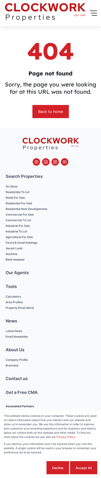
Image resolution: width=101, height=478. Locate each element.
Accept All (84, 468)
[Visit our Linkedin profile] (46, 162)
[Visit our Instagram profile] (55, 162)
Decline (57, 468)
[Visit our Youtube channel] (64, 162)
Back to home (50, 111)
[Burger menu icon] (93, 13)
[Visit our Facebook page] (36, 162)
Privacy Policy (65, 437)
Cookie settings (28, 468)
